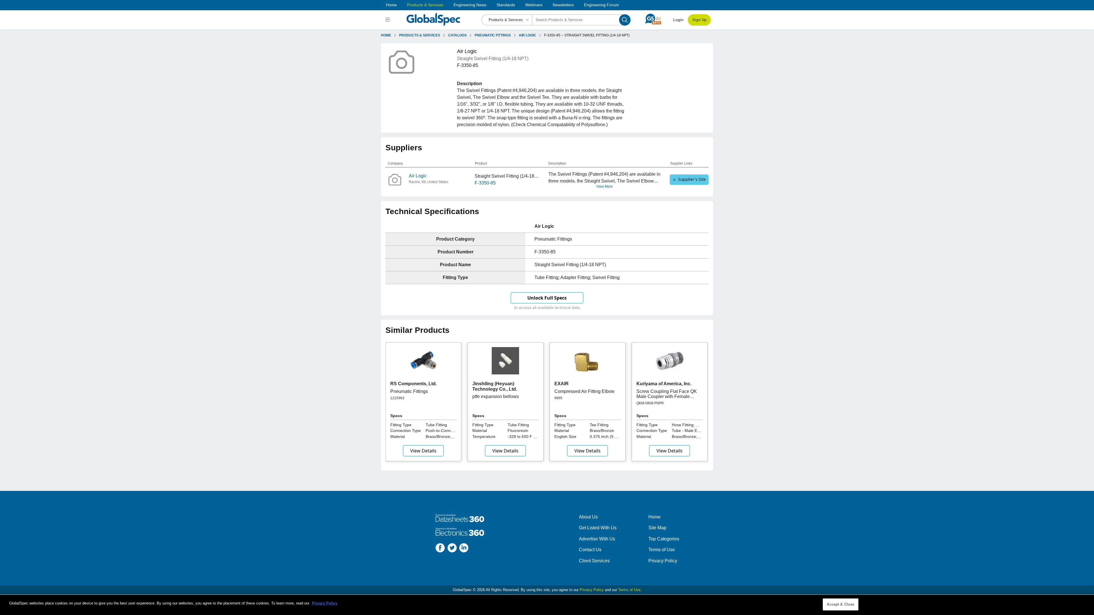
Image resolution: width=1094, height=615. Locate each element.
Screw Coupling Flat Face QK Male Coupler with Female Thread (666, 396)
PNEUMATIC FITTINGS (493, 35)
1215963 (397, 398)
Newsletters (563, 5)
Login (678, 20)
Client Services (594, 560)
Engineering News (470, 5)
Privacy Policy (662, 560)
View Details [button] (423, 451)
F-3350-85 (485, 183)
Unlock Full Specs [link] (547, 298)
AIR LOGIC (527, 35)
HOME (386, 35)
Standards (506, 5)
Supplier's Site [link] (692, 179)
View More (604, 186)
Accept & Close (840, 604)
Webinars (533, 5)
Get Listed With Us (598, 527)
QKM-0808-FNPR (650, 403)
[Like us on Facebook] (440, 548)
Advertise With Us (597, 538)
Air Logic (418, 175)
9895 (558, 398)
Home (391, 5)
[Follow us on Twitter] (452, 548)
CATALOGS (457, 35)
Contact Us (590, 549)
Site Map (657, 527)
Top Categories (663, 538)
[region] (547, 605)
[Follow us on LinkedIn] (463, 548)
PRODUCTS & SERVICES (419, 35)
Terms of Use (661, 549)
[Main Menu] (388, 20)
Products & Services (425, 5)
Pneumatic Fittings (409, 391)
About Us (588, 516)
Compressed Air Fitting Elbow (584, 391)
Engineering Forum (601, 5)
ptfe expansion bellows (495, 396)
